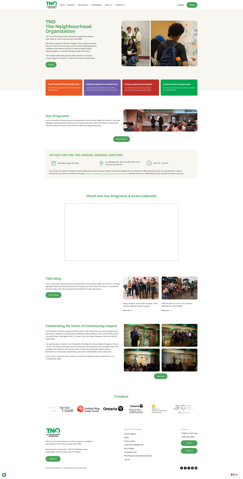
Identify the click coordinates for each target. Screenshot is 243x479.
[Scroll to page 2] (156, 63)
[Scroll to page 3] (158, 63)
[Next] (194, 43)
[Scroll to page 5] (161, 63)
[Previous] (125, 43)
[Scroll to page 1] (153, 63)
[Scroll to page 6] (163, 63)
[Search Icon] (181, 5)
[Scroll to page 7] (165, 63)
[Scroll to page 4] (159, 63)
